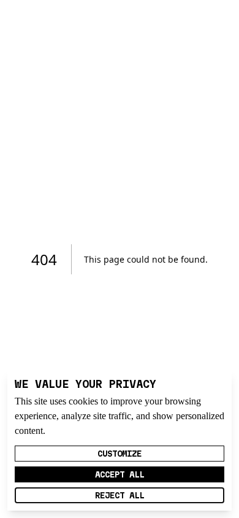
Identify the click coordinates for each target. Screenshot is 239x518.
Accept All (119, 474)
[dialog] (119, 440)
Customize (119, 453)
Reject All (119, 495)
